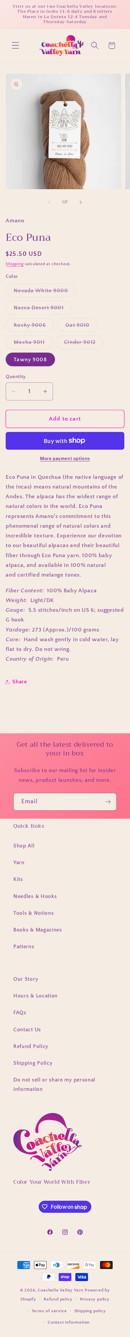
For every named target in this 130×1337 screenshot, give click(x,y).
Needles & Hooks (35, 896)
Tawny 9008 (30, 360)
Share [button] (19, 682)
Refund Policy (30, 1046)
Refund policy (58, 1299)
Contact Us (27, 1030)
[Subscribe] (107, 802)
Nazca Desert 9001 (43, 309)
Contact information (69, 1322)
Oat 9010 (81, 327)
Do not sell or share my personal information (54, 1084)
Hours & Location (35, 996)
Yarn (19, 863)
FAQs (19, 1013)
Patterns (23, 947)
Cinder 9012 (84, 344)
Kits (18, 879)
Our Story (25, 979)
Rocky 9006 (34, 327)
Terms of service (49, 1311)
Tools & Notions (33, 913)
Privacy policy (95, 1299)
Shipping (14, 264)
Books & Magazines (37, 930)
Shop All (24, 846)
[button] (15, 45)
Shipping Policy (32, 1063)
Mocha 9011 (33, 344)
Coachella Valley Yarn (60, 1290)
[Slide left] (49, 202)
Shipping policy (90, 1311)
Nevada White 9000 (45, 292)
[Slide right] (80, 202)
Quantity (16, 376)
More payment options (65, 458)
